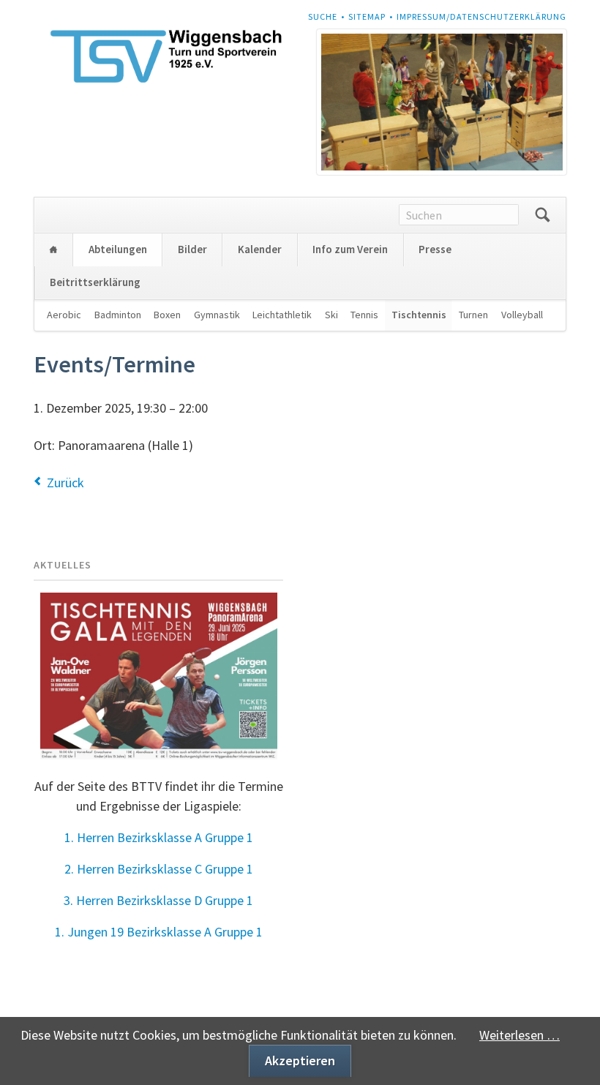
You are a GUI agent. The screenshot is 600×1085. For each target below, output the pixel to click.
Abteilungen (118, 249)
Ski (331, 314)
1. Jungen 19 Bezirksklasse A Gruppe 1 (159, 931)
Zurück (65, 482)
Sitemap (367, 16)
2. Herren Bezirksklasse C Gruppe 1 (158, 868)
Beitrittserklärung (95, 282)
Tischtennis (418, 314)
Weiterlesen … (519, 1034)
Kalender (260, 249)
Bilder (192, 249)
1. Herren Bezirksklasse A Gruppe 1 (158, 837)
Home (53, 249)
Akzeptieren (300, 1060)
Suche (322, 16)
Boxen (167, 314)
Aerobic (64, 314)
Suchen (542, 215)
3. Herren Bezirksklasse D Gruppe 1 (158, 900)
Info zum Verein (350, 249)
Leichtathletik (282, 314)
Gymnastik (217, 314)
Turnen (473, 314)
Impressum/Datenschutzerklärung (481, 16)
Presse (435, 249)
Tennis (364, 314)
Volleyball (522, 314)
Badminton (117, 314)
